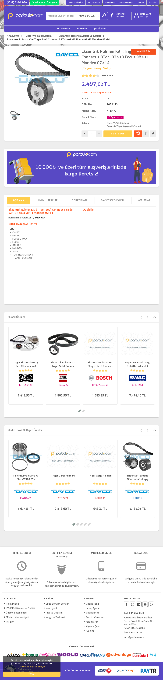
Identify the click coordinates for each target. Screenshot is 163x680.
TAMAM (31, 674)
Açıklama (18, 200)
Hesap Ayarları (93, 608)
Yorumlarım (91, 622)
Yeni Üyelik (51, 608)
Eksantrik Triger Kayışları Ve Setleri (80, 36)
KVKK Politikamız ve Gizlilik (20, 608)
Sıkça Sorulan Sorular (57, 604)
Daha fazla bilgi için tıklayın (32, 667)
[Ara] (104, 16)
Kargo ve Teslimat (55, 617)
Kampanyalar (126, 2)
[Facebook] (126, 604)
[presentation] (141, 316)
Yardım (141, 2)
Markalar (110, 2)
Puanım (89, 631)
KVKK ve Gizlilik (76, 2)
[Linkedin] (139, 604)
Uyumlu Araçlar (48, 200)
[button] (80, 411)
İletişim (152, 2)
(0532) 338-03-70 (17, 2)
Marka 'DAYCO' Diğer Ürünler (24, 430)
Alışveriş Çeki (92, 626)
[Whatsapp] (151, 604)
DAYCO (110, 99)
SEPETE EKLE (117, 134)
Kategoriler (94, 2)
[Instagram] (132, 604)
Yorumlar (144, 200)
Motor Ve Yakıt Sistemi (38, 36)
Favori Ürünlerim (94, 617)
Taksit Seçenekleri (112, 200)
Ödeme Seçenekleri (16, 613)
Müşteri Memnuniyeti (17, 617)
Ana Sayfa (13, 36)
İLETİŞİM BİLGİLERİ (134, 613)
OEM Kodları (79, 200)
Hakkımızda (12, 604)
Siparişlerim (92, 613)
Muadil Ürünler (143, 51)
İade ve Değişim (54, 613)
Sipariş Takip (92, 604)
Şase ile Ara (100, 29)
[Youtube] (145, 604)
